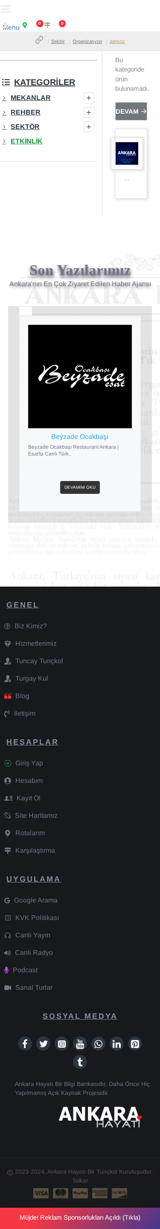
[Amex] (100, 1193)
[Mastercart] (60, 1193)
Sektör (58, 41)
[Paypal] (80, 1193)
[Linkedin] (117, 1044)
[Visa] (41, 1193)
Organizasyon (87, 41)
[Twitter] (43, 1044)
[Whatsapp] (98, 1044)
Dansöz (117, 41)
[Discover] (119, 1193)
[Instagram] (62, 1044)
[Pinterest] (135, 1044)
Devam (127, 111)
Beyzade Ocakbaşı (79, 436)
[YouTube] (80, 1044)
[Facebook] (25, 1044)
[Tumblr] (80, 1062)
